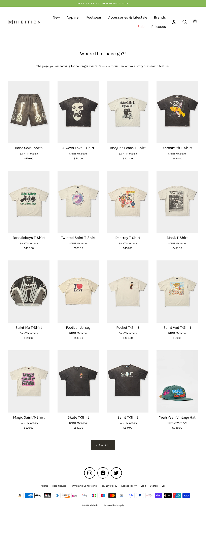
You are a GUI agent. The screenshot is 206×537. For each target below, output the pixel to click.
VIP (163, 485)
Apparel (73, 17)
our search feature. (157, 66)
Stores (154, 485)
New (56, 17)
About (44, 485)
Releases (158, 26)
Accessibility (129, 485)
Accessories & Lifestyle (127, 17)
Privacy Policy (109, 485)
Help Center (59, 485)
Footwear (93, 17)
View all (103, 445)
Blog (143, 485)
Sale (140, 26)
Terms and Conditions (83, 485)
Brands (160, 17)
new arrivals (127, 66)
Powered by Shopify (114, 505)
